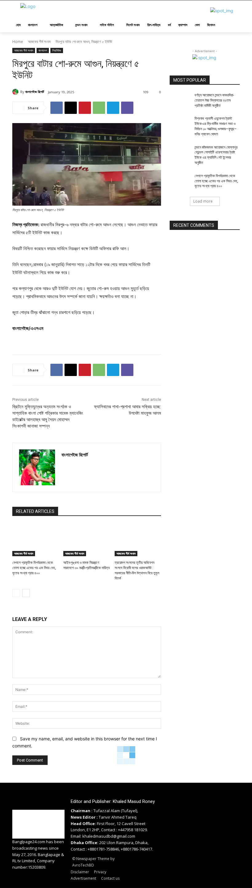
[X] (71, 108)
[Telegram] (113, 108)
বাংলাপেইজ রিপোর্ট (34, 91)
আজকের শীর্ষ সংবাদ (39, 41)
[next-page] (26, 593)
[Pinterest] (85, 108)
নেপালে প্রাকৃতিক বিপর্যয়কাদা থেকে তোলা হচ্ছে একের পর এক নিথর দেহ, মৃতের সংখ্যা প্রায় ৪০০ (34, 567)
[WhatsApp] (99, 108)
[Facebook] (56, 108)
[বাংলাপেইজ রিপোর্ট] (16, 92)
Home (17, 41)
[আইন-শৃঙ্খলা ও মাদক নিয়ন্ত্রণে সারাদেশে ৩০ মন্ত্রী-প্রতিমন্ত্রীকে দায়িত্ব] (86, 540)
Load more (203, 201)
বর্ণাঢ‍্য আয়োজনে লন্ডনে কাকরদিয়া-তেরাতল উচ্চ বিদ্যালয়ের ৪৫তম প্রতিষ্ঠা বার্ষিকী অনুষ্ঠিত (214, 100)
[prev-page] (16, 593)
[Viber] (127, 108)
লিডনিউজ (56, 50)
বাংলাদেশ (42, 50)
